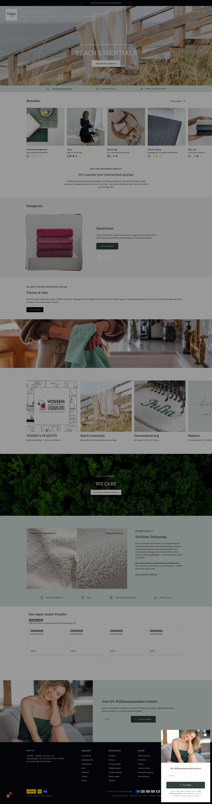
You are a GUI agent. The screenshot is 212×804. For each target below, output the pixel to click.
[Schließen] (205, 734)
